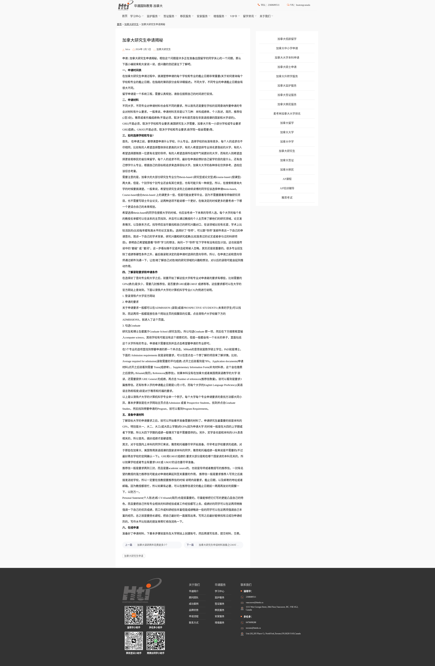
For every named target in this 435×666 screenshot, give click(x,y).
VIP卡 (233, 16)
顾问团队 (193, 597)
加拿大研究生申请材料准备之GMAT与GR (219, 545)
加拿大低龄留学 (287, 39)
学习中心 (135, 16)
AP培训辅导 (287, 188)
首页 (124, 16)
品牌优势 (193, 610)
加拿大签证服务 (287, 95)
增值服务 (218, 16)
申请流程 (193, 616)
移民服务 (185, 16)
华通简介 (193, 591)
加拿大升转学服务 (287, 76)
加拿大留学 (287, 123)
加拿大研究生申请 (133, 556)
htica (127, 49)
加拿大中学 (287, 141)
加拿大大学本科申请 (287, 57)
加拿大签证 (287, 160)
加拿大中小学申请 (287, 48)
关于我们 (265, 16)
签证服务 (168, 16)
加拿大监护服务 (287, 85)
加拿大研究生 (131, 24)
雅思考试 (287, 197)
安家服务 (202, 16)
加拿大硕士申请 (287, 67)
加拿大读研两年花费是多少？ (152, 545)
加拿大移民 (287, 169)
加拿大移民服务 (287, 104)
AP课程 (287, 179)
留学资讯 (248, 16)
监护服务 (152, 16)
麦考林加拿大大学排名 (287, 113)
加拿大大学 (287, 132)
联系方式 (193, 622)
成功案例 (193, 604)
